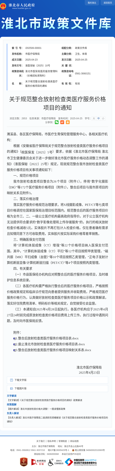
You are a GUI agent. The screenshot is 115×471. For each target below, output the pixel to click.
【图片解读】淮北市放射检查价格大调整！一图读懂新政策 (36, 409)
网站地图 (74, 441)
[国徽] (3, 6)
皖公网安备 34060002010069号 (90, 450)
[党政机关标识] (24, 462)
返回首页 (108, 3)
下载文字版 (21, 380)
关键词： (68, 65)
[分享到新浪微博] (62, 122)
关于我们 (40, 441)
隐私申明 (51, 441)
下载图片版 (21, 388)
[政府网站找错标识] (38, 462)
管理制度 (63, 441)
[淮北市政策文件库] (57, 23)
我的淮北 (92, 3)
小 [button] (103, 118)
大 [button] (94, 118)
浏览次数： (18, 118)
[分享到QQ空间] (68, 122)
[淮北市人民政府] (21, 6)
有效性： (68, 83)
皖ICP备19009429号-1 (58, 450)
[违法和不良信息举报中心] (81, 462)
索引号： (18, 48)
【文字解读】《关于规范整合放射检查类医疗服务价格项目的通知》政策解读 (44, 400)
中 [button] (98, 118)
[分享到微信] (57, 122)
